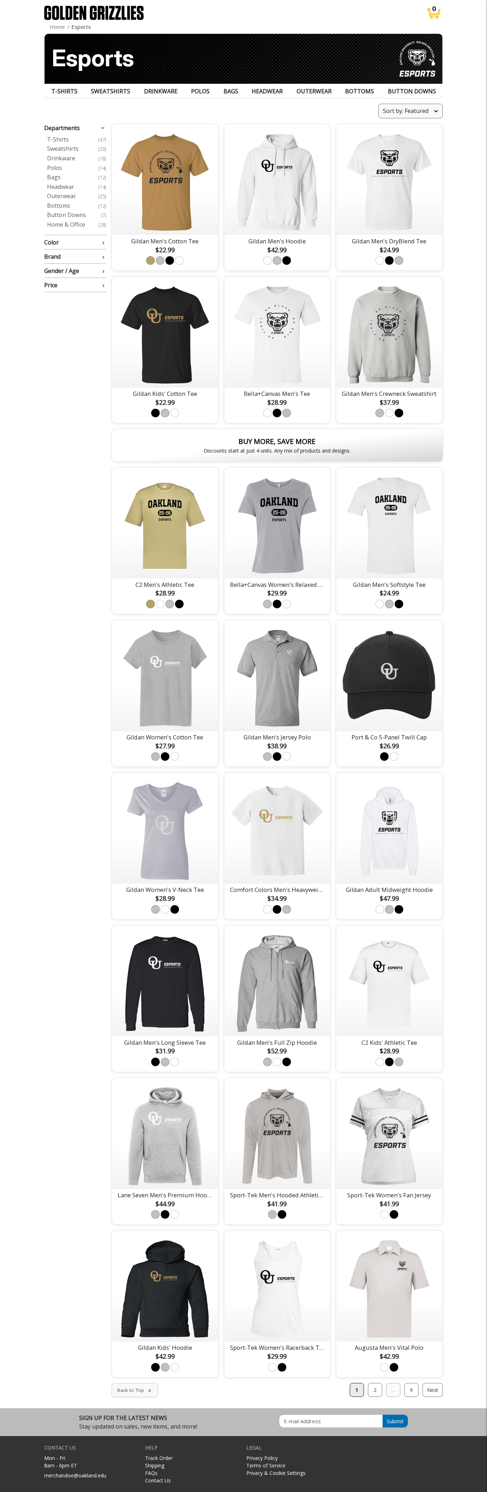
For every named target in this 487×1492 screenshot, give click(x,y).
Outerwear (314, 91)
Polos (200, 91)
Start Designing (165, 221)
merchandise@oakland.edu (75, 1475)
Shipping (154, 1465)
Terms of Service (266, 1465)
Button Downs (412, 91)
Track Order (159, 1458)
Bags (231, 91)
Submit (395, 1421)
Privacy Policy (262, 1458)
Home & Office (76, 225)
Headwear (267, 91)
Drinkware (161, 91)
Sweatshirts (110, 91)
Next (432, 1390)
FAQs (151, 1473)
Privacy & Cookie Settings (276, 1473)
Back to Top (134, 1390)
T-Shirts (64, 91)
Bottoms (359, 91)
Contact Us (158, 1480)
